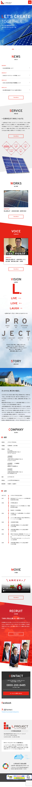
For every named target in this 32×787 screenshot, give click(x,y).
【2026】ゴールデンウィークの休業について (11, 75)
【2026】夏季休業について (8, 68)
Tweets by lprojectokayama (10, 712)
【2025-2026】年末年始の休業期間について (12, 82)
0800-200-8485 (16, 685)
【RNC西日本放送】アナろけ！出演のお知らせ (12, 90)
